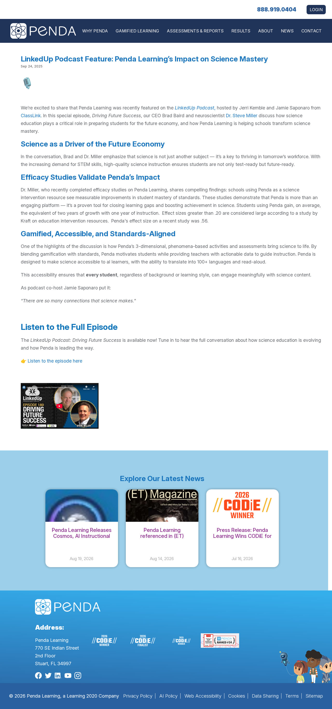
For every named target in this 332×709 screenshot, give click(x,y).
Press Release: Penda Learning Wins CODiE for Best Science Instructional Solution (242, 539)
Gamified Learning (137, 30)
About (265, 30)
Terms (292, 696)
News (287, 30)
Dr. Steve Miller (242, 115)
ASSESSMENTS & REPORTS (195, 30)
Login (316, 9)
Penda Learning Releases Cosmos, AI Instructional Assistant (82, 536)
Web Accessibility (203, 696)
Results (240, 30)
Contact (311, 30)
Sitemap (314, 696)
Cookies (236, 696)
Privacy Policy (138, 696)
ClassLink (31, 115)
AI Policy (168, 696)
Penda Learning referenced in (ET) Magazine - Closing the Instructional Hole (162, 539)
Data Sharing (265, 696)
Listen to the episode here (55, 361)
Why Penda (95, 30)
